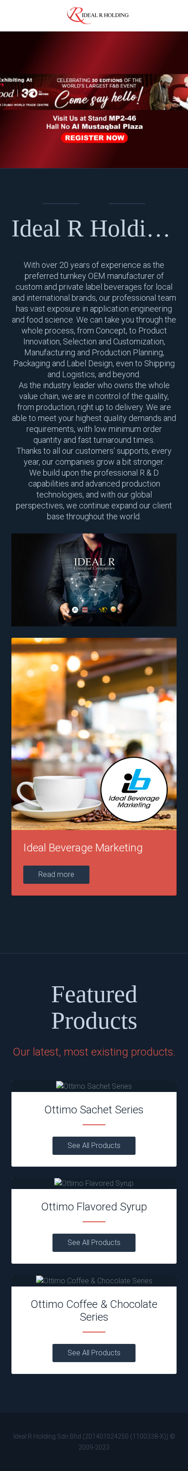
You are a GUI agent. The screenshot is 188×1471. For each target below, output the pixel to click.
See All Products (94, 1145)
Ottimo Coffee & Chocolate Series (94, 1310)
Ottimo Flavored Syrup (94, 1206)
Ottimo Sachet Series (94, 1109)
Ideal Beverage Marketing (83, 847)
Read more (56, 874)
